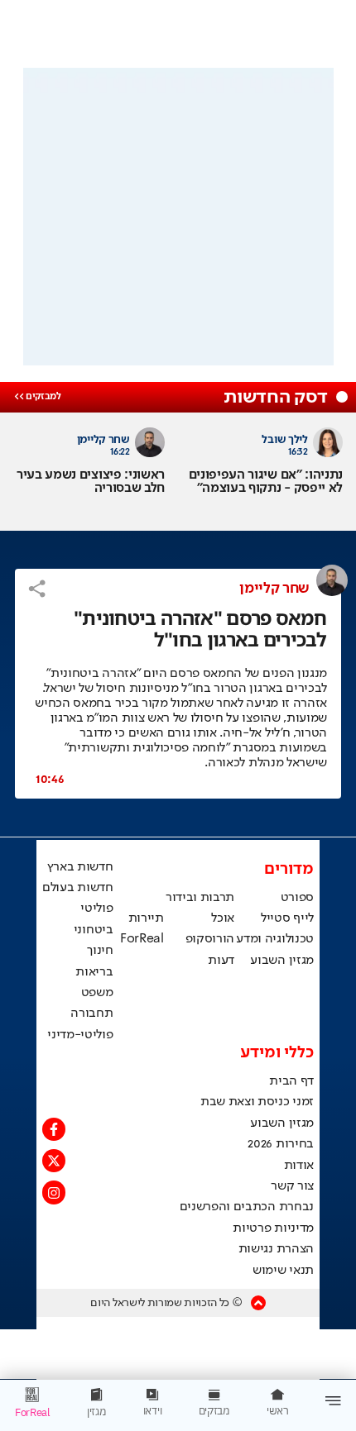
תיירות (146, 918)
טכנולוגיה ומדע (275, 939)
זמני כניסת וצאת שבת (257, 1102)
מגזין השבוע (281, 960)
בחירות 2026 (281, 1144)
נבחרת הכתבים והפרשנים (247, 1207)
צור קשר (292, 1186)
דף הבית (291, 1081)
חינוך (100, 950)
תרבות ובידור (200, 897)
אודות (299, 1165)
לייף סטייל (287, 918)
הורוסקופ (209, 939)
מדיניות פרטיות (273, 1228)
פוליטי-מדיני (80, 1035)
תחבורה (91, 1013)
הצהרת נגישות (276, 1249)
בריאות (94, 972)
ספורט (297, 897)
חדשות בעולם (77, 887)
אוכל (222, 918)
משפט (97, 992)
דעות (221, 960)
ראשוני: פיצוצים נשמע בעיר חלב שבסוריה (91, 482)
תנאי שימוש (283, 1270)
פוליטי (96, 908)
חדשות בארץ (80, 867)
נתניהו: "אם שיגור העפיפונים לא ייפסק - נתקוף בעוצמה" (266, 482)
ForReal (142, 939)
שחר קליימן (274, 588)
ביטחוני (93, 930)
